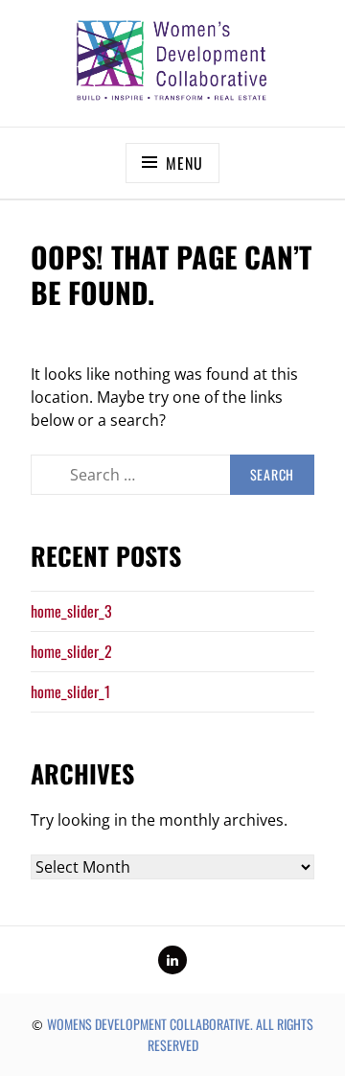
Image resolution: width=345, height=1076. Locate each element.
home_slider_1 (70, 691)
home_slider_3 (71, 610)
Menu (184, 163)
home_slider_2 (71, 651)
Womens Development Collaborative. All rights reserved (180, 1034)
